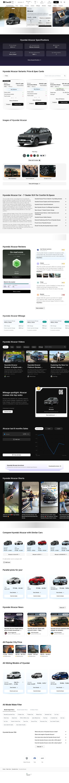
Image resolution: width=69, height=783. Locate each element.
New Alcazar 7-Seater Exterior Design (44, 210)
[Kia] (42, 759)
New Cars (13, 2)
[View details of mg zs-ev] (37, 586)
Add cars (17, 439)
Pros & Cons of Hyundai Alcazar (43, 223)
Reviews (44, 5)
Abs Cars (62, 717)
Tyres (12, 347)
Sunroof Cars (34, 721)
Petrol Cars (6, 717)
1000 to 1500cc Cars (24, 717)
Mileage (38, 5)
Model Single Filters (9, 709)
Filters (6, 75)
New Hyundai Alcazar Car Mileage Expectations (47, 207)
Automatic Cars (48, 714)
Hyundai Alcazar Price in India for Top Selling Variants (48, 198)
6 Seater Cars (21, 714)
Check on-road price (45, 18)
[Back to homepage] (7, 2)
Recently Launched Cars (9, 714)
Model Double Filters (22, 709)
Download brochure (54, 466)
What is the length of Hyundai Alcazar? (44, 734)
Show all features (14, 100)
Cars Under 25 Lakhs (20, 724)
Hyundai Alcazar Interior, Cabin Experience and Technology (47, 213)
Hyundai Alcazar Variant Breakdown (44, 204)
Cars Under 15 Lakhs (54, 721)
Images (49, 5)
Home (4, 769)
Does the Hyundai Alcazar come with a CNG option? (48, 740)
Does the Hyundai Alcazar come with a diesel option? (48, 743)
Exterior (5, 347)
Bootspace (26, 347)
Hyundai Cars (15, 769)
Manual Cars (39, 714)
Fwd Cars (45, 717)
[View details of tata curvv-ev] (14, 586)
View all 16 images (33, 183)
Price (17, 5)
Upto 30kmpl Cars (36, 717)
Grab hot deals (7, 411)
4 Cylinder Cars (53, 717)
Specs (21, 5)
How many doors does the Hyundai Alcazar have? (47, 737)
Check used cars (14, 691)
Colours (32, 5)
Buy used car (28, 2)
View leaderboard (50, 415)
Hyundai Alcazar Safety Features (43, 217)
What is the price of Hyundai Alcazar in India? (46, 731)
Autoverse (20, 2)
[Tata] (35, 759)
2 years (58, 428)
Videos (54, 5)
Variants (27, 5)
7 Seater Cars (30, 714)
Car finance (42, 2)
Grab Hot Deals (37, 691)
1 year (49, 428)
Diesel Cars (14, 717)
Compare (61, 5)
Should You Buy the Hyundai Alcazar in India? (46, 225)
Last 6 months (39, 428)
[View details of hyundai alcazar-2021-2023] (14, 681)
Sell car (35, 2)
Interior (34, 347)
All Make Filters (34, 709)
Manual (21, 321)
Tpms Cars (25, 721)
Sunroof (18, 347)
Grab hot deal (17, 104)
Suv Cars (56, 714)
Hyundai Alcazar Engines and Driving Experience (47, 201)
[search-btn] (61, 2)
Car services (49, 2)
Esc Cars (6, 721)
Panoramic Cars (43, 721)
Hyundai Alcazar (9, 5)
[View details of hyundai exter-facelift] (37, 681)
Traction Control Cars (15, 721)
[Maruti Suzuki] (27, 759)
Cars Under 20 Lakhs (8, 724)
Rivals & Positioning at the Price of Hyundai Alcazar (48, 220)
